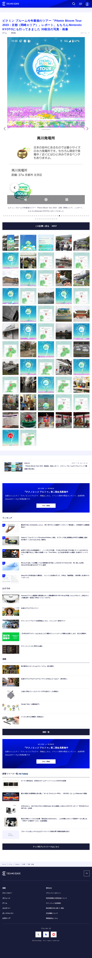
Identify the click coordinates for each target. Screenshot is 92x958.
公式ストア (6, 918)
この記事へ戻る (46, 226)
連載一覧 (46, 732)
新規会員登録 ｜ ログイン (87, 4)
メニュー (80, 4)
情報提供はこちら (52, 918)
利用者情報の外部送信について (56, 898)
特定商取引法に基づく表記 (55, 908)
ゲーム (4, 903)
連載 (4, 888)
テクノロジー (7, 893)
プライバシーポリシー (53, 893)
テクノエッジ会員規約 (53, 903)
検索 (74, 4)
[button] (5, 128)
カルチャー (6, 908)
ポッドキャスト (8, 913)
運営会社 (49, 888)
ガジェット (6, 898)
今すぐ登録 (46, 505)
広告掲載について (52, 913)
